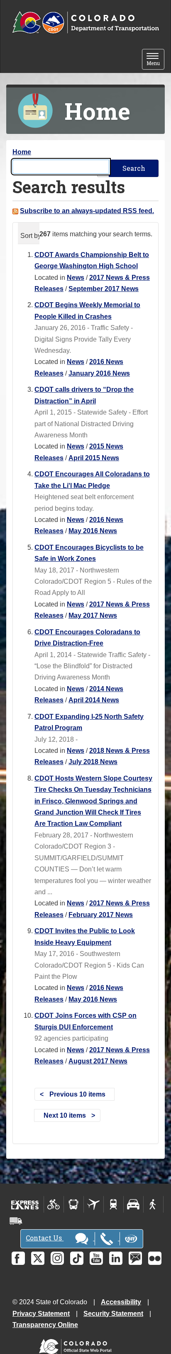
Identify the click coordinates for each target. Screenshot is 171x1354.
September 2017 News (103, 288)
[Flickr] (155, 1258)
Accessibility (121, 1301)
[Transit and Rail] (74, 1204)
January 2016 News (99, 373)
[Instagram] (57, 1258)
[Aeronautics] (93, 1204)
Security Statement (113, 1313)
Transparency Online (45, 1324)
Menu (155, 59)
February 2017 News (100, 914)
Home (21, 151)
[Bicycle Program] (54, 1204)
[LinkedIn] (116, 1258)
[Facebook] (18, 1258)
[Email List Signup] (135, 1258)
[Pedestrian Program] (153, 1204)
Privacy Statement (41, 1313)
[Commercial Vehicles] (16, 1221)
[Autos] (133, 1204)
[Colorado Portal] (77, 1344)
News (75, 277)
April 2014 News (93, 700)
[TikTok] (77, 1258)
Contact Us (45, 1237)
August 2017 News (97, 1061)
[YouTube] (96, 1258)
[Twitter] (38, 1258)
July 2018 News (92, 761)
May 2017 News (92, 615)
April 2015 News (93, 457)
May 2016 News (92, 530)
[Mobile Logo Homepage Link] (85, 23)
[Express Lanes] (25, 1204)
